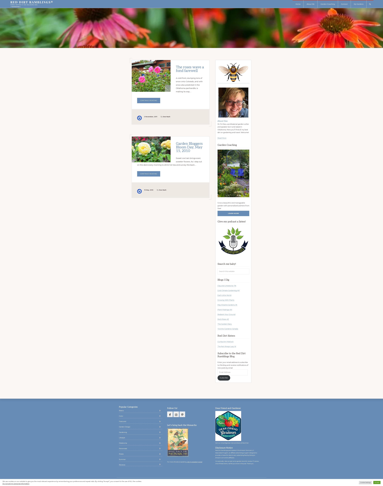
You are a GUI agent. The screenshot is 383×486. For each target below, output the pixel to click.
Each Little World (224, 295)
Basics (121, 410)
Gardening (123, 432)
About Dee (223, 121)
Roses (121, 454)
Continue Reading (150, 101)
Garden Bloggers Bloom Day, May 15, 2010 (189, 147)
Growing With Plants (226, 300)
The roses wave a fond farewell (190, 69)
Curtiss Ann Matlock (225, 342)
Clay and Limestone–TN (227, 286)
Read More (222, 138)
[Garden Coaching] (233, 173)
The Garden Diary (225, 324)
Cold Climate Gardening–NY (229, 291)
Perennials (123, 448)
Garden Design (124, 427)
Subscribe (224, 378)
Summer (122, 459)
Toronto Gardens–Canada (228, 329)
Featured (122, 421)
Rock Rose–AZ (223, 319)
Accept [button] (377, 482)
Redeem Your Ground (226, 314)
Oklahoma (123, 443)
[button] (370, 4)
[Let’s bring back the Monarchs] (178, 456)
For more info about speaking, (184, 462)
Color (121, 416)
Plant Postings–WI (225, 310)
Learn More (233, 213)
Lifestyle (122, 438)
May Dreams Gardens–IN (227, 305)
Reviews (122, 465)
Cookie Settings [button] (365, 482)
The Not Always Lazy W (227, 346)
